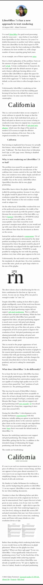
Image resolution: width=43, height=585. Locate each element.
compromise (29, 236)
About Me (6, 579)
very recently (24, 403)
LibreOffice (13, 34)
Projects (14, 579)
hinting (10, 216)
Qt (31, 403)
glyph (8, 65)
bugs (8, 428)
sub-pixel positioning (16, 311)
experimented (21, 415)
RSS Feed (20, 579)
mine (34, 56)
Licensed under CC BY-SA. (29, 576)
